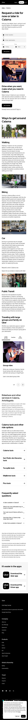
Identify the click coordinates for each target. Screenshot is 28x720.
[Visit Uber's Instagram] (10, 691)
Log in (15, 2)
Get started (7, 105)
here (19, 711)
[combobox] (5, 35)
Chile (3, 8)
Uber (3, 2)
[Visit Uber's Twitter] (13, 691)
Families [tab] (13, 337)
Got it (23, 716)
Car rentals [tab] (20, 337)
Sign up (21, 2)
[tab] (25, 337)
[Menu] (26, 2)
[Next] (23, 385)
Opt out (17, 716)
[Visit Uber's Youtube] (6, 691)
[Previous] (18, 385)
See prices (6, 51)
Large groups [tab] (6, 337)
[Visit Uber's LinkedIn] (2, 691)
